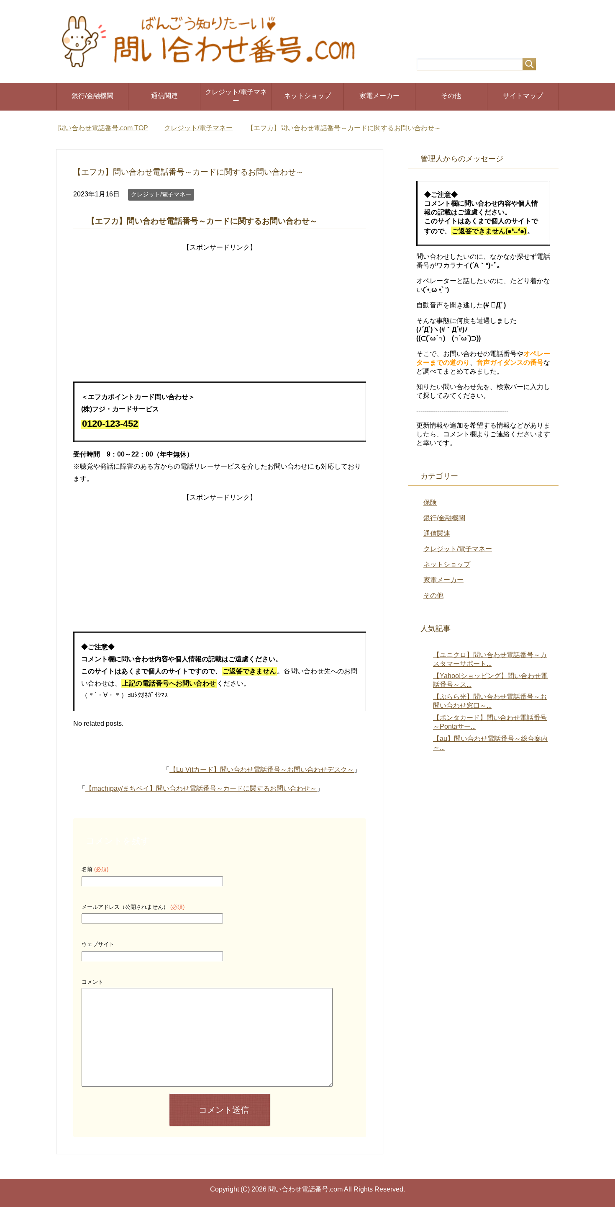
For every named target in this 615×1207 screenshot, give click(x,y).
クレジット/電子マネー (236, 96)
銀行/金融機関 (92, 95)
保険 (430, 502)
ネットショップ (307, 95)
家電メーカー (379, 95)
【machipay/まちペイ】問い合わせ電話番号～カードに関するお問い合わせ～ (201, 788)
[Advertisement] (219, 312)
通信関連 (164, 95)
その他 (451, 95)
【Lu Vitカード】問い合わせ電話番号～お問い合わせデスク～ (261, 769)
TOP (103, 128)
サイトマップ (523, 95)
